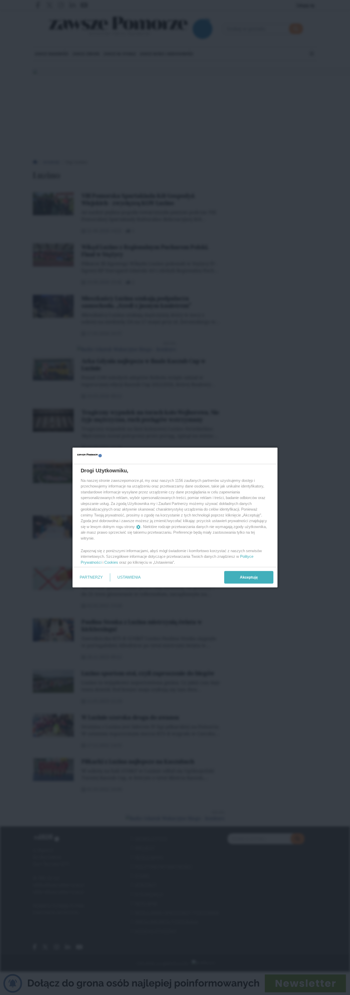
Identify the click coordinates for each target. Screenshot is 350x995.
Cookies (111, 562)
